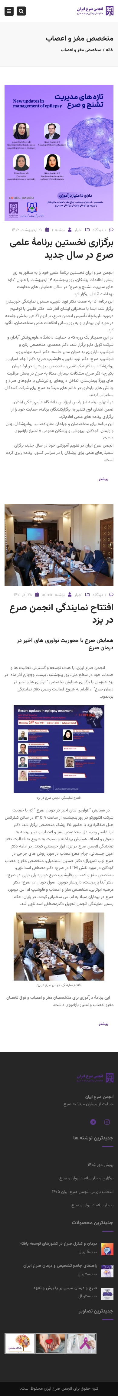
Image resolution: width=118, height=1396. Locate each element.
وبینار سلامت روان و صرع (92, 1205)
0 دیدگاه (99, 230)
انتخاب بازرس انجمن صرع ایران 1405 (82, 1192)
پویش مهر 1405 (100, 1165)
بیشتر (103, 479)
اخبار (78, 230)
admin (48, 595)
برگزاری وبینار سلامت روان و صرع (86, 1178)
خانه (109, 50)
